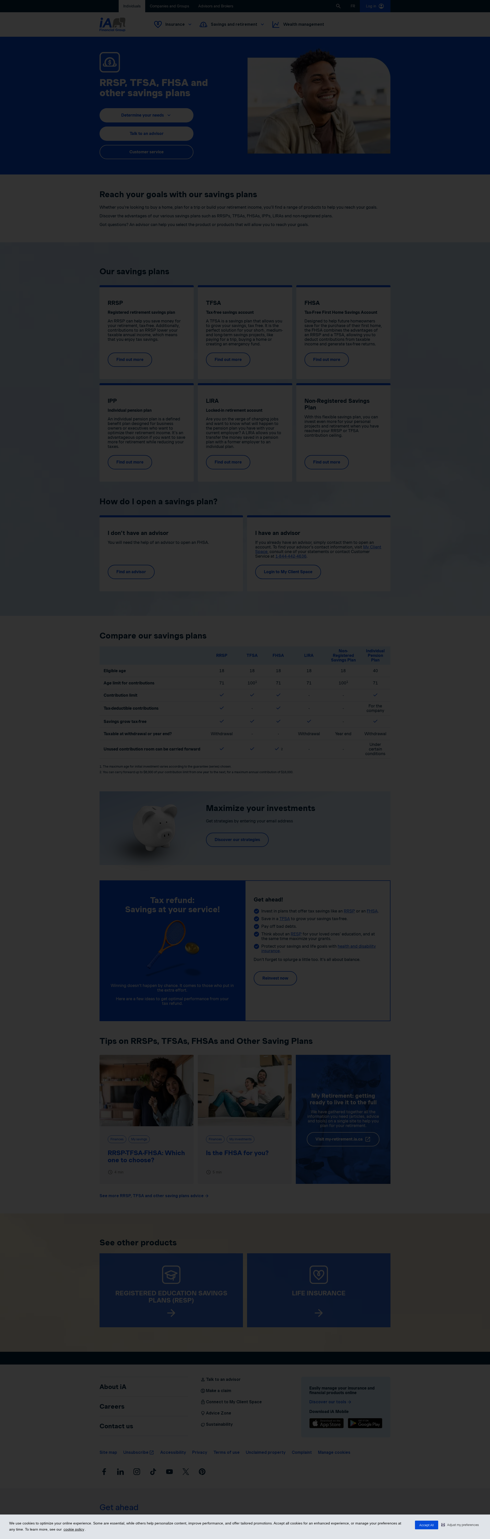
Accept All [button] (426, 1525)
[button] (460, 1525)
